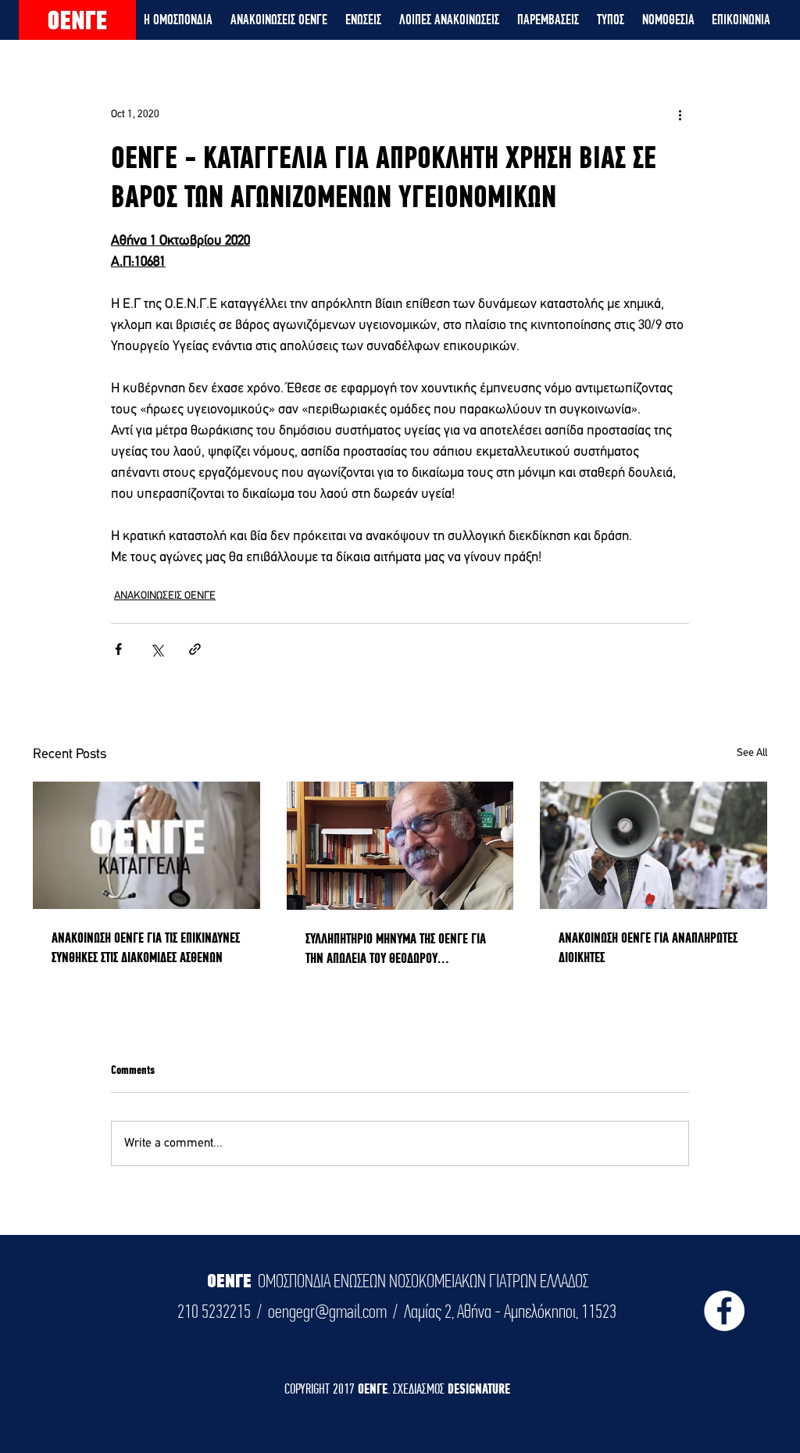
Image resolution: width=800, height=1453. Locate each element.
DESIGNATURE (479, 1388)
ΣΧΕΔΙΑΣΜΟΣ (420, 1388)
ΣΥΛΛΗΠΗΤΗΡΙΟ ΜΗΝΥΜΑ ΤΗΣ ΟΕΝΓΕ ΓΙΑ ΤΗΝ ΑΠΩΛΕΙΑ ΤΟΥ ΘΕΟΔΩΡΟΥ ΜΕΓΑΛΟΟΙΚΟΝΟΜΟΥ (395, 949)
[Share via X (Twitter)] (156, 649)
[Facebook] (724, 1310)
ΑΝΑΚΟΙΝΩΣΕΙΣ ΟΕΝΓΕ (165, 596)
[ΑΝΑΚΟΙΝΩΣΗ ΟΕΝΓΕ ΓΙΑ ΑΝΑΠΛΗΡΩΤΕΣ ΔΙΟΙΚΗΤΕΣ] (653, 845)
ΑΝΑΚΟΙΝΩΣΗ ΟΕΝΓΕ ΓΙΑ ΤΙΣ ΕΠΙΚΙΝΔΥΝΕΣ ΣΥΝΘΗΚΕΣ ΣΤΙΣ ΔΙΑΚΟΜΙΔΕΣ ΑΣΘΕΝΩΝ (146, 947)
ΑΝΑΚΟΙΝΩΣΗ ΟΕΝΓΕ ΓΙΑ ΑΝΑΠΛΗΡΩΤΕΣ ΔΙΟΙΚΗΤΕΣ (648, 947)
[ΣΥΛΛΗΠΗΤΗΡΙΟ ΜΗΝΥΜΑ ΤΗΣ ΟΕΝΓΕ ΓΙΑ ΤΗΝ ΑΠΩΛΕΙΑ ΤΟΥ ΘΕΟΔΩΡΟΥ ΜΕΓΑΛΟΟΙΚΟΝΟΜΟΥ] (400, 846)
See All (752, 753)
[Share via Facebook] (118, 649)
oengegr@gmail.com (327, 1311)
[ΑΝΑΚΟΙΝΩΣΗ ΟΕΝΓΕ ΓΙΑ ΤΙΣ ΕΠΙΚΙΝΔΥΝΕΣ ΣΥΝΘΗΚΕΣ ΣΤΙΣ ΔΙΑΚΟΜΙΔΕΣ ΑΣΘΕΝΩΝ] (146, 845)
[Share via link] (195, 649)
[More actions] (679, 114)
